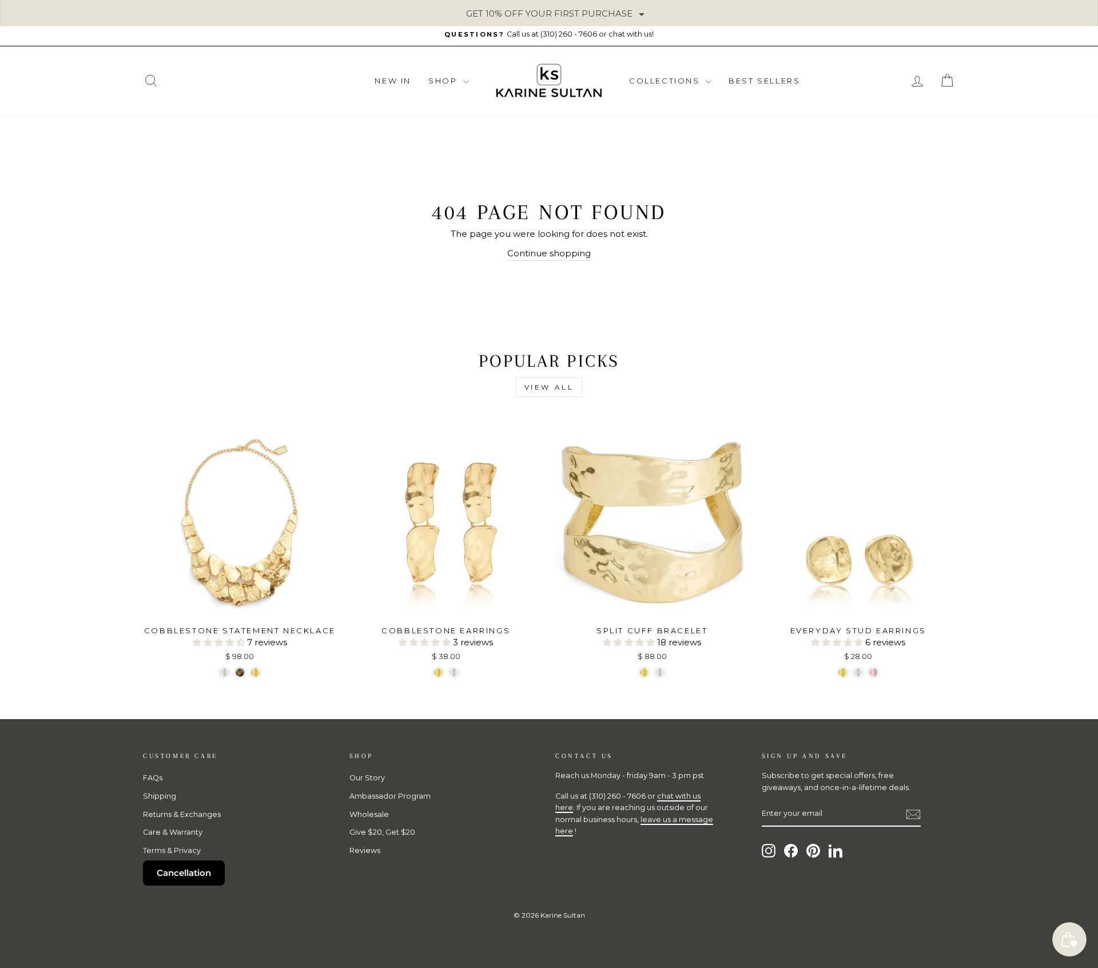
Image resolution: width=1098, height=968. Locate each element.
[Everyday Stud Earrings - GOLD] (842, 672)
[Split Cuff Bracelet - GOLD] (644, 672)
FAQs (152, 777)
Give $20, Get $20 (382, 832)
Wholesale (369, 814)
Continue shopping (549, 253)
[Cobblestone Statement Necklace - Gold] (255, 672)
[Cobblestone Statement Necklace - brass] (239, 672)
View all (549, 387)
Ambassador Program (390, 796)
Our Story (367, 777)
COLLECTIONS (666, 80)
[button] (220, 642)
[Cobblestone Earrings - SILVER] (453, 672)
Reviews (364, 850)
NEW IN (393, 80)
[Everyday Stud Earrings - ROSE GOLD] (873, 672)
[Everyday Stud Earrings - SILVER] (858, 672)
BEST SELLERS (764, 80)
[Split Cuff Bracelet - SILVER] (659, 672)
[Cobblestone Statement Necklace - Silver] (224, 672)
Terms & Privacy (172, 850)
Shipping (159, 796)
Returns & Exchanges (182, 814)
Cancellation (184, 872)
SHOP (444, 80)
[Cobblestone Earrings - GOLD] (438, 672)
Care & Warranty (172, 832)
